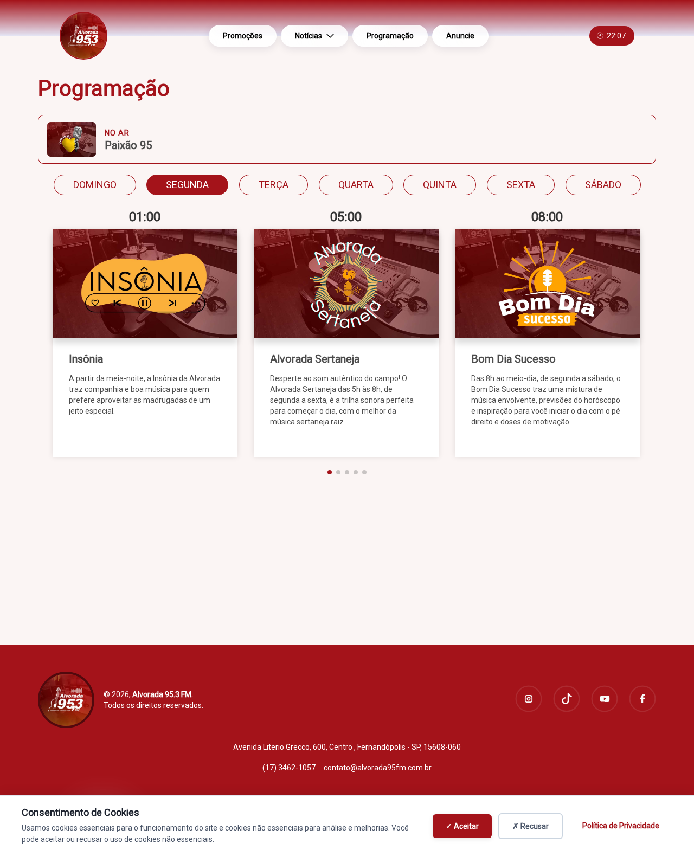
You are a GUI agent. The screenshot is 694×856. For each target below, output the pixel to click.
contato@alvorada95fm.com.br (378, 767)
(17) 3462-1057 (289, 767)
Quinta (440, 184)
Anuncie (460, 35)
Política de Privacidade (620, 825)
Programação (390, 35)
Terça (273, 184)
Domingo (95, 184)
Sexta (520, 184)
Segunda (187, 184)
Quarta (356, 184)
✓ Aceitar (462, 826)
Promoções (242, 35)
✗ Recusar (530, 826)
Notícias (308, 35)
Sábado (603, 184)
